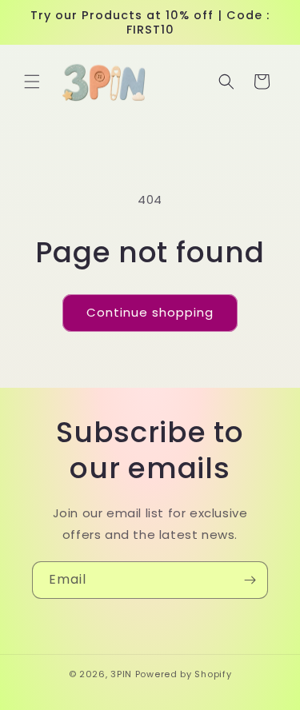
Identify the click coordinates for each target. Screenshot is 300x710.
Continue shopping (150, 312)
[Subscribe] (249, 580)
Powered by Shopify (183, 674)
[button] (32, 81)
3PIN (121, 674)
